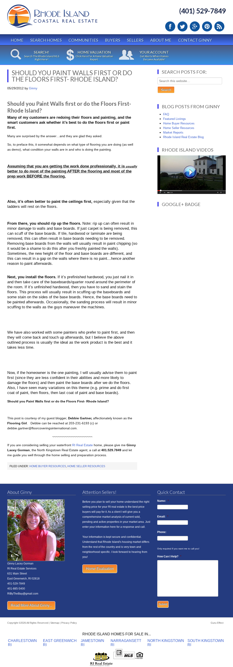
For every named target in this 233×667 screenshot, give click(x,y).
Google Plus (195, 26)
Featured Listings (174, 119)
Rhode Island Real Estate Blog (183, 137)
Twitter (182, 26)
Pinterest (207, 26)
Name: (163, 500)
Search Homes (46, 40)
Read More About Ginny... (31, 605)
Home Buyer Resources (47, 466)
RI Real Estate (82, 445)
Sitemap (54, 622)
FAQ (166, 114)
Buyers (112, 40)
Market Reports (173, 132)
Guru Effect (217, 622)
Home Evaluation (100, 569)
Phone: (161, 532)
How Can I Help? (169, 556)
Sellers (135, 40)
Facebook (170, 26)
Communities (83, 40)
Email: (162, 516)
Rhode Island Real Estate (61, 18)
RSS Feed (219, 26)
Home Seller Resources (86, 466)
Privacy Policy (69, 622)
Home (17, 40)
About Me (160, 40)
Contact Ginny (195, 40)
